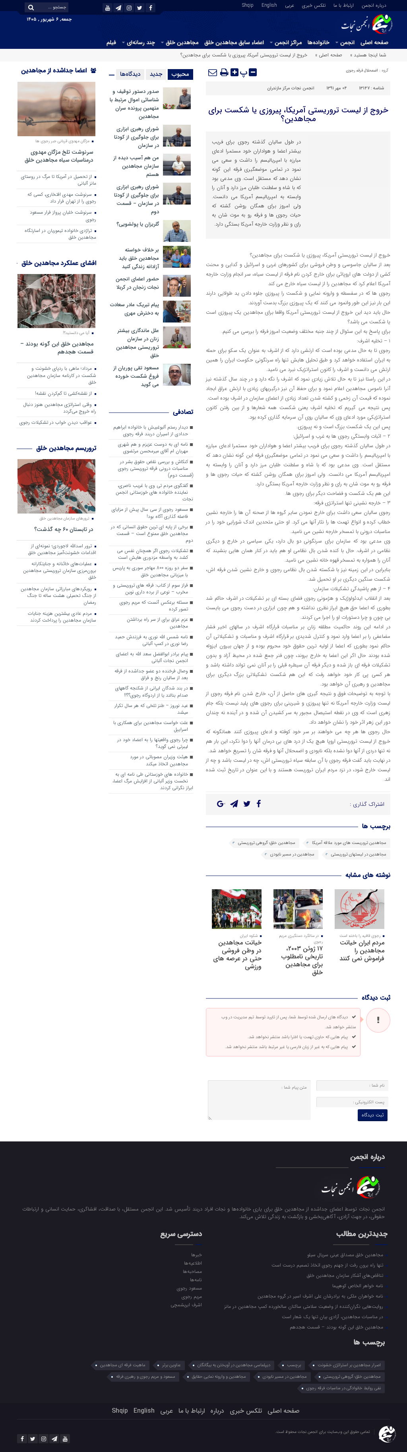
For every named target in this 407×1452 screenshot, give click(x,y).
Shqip (248, 5)
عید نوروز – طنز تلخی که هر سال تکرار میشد (151, 709)
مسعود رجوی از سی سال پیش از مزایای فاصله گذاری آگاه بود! (150, 513)
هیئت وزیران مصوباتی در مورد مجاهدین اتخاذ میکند (159, 760)
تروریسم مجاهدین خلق (66, 448)
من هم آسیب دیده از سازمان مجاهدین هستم (136, 166)
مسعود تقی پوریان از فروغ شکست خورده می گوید (136, 376)
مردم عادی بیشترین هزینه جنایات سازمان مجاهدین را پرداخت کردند (62, 617)
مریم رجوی (192, 1296)
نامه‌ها (196, 1279)
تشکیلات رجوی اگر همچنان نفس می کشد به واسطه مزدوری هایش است (152, 554)
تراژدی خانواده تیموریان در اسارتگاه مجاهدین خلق (60, 234)
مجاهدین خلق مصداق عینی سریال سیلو (346, 1254)
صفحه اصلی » (328, 55)
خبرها (196, 1254)
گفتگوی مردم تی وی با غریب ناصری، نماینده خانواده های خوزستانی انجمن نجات (154, 492)
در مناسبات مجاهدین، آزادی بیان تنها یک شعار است (333, 1316)
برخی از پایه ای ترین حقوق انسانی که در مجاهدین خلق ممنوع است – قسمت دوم (152, 533)
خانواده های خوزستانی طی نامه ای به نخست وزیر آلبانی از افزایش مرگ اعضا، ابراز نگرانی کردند (152, 781)
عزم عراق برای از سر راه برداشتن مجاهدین (157, 623)
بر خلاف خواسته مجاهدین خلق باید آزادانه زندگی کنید (139, 258)
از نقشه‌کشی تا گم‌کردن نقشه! (64, 393)
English (269, 5)
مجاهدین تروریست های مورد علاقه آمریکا (349, 843)
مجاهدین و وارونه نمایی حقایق (219, 1376)
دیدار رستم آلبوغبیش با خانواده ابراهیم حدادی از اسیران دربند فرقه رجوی (150, 431)
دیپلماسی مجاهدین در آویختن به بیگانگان (234, 1365)
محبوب (180, 74)
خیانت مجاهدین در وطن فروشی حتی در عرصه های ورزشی (237, 954)
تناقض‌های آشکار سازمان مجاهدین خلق (346, 1275)
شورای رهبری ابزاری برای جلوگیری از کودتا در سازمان (136, 137)
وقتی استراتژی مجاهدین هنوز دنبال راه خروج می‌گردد (59, 408)
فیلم (111, 42)
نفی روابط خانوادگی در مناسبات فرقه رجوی (343, 1388)
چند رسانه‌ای (141, 42)
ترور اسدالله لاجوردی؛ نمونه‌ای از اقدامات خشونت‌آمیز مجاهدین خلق (62, 549)
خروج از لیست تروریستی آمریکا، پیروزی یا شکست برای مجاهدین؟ (298, 114)
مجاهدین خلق (182, 42)
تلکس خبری (314, 5)
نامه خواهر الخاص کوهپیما (358, 1285)
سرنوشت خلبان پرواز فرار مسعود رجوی (63, 216)
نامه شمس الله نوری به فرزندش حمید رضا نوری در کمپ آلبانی (151, 640)
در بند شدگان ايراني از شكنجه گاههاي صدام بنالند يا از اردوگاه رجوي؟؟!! (151, 692)
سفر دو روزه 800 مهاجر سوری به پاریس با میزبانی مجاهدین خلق (150, 571)
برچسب (294, 1365)
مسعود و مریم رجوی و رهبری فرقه (145, 1376)
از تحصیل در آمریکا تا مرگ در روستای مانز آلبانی (58, 180)
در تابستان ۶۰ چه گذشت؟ (63, 529)
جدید (156, 74)
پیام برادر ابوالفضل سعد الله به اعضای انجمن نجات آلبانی (152, 657)
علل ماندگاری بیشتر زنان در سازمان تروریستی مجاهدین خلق (137, 343)
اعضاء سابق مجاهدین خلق (234, 42)
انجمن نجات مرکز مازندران (290, 88)
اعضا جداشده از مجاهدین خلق (58, 76)
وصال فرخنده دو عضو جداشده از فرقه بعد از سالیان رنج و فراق (151, 675)
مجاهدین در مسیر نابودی (292, 854)
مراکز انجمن (288, 42)
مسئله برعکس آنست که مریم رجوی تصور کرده (154, 606)
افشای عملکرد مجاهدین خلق (58, 263)
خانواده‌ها (318, 42)
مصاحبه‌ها (192, 1271)
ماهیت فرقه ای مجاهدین (122, 1365)
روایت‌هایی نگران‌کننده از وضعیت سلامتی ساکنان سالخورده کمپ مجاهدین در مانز (304, 1306)
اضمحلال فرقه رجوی (362, 70)
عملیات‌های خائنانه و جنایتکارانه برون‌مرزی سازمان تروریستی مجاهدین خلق (59, 570)
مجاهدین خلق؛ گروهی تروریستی (266, 843)
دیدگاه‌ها (130, 74)
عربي (289, 5)
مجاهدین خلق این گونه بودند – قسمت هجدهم (56, 348)
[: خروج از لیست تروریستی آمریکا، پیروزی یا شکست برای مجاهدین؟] (213, 72)
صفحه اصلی (374, 42)
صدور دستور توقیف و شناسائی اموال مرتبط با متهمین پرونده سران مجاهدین (134, 104)
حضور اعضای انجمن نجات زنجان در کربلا (137, 283)
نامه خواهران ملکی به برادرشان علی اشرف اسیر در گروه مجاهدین (321, 1295)
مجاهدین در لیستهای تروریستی (358, 854)
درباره (217, 1411)
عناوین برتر (171, 1365)
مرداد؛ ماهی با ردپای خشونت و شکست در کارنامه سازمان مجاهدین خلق (61, 375)
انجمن (347, 42)
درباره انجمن (374, 5)
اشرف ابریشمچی (186, 1304)
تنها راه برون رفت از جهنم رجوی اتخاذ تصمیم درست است (328, 1265)
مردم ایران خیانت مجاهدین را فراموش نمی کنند (361, 950)
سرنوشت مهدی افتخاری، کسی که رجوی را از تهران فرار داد (61, 198)
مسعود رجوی (189, 1288)
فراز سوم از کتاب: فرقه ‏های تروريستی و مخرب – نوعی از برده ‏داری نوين (150, 589)
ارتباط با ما (343, 5)
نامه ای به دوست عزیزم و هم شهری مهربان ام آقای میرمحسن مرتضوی (153, 448)
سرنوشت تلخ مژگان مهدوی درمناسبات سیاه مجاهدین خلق (59, 156)
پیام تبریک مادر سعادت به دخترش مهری (134, 309)
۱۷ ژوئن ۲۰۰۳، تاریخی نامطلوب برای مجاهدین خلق (302, 960)
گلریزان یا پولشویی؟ (137, 224)
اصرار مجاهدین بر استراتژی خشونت (349, 1365)
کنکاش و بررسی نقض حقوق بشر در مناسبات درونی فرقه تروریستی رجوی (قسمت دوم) (155, 468)
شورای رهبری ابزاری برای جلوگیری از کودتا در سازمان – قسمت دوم (136, 199)
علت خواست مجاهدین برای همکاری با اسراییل (150, 726)
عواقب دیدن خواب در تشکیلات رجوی (56, 422)
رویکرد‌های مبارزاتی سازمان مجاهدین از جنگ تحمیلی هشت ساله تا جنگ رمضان (58, 595)
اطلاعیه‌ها (193, 1263)
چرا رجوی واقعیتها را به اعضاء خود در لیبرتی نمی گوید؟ (152, 743)
